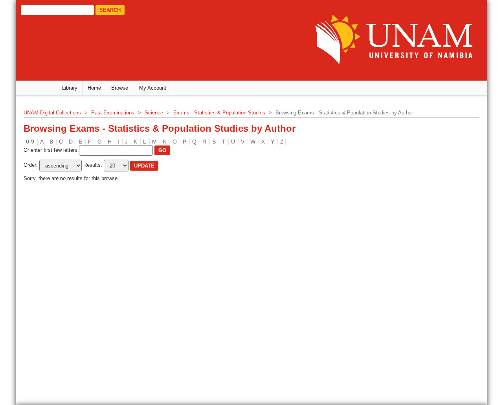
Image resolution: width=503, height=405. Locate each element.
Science (154, 113)
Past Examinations (112, 113)
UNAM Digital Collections (52, 113)
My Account (152, 88)
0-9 (30, 141)
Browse (119, 88)
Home (94, 88)
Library (69, 88)
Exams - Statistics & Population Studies (219, 113)
